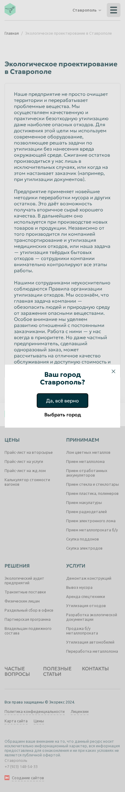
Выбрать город (62, 415)
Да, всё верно (62, 401)
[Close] (113, 371)
